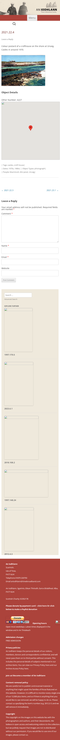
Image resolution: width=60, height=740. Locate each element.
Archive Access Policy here (17, 668)
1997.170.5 (9, 354)
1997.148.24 (10, 500)
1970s (11, 168)
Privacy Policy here (41, 665)
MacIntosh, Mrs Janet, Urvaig (22, 172)
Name (5, 245)
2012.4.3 (8, 554)
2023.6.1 (8, 408)
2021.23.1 (53, 190)
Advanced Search (10, 299)
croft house (19, 165)
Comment (7, 213)
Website (5, 268)
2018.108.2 (9, 462)
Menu (32, 17)
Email (5, 257)
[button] (31, 128)
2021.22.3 (7, 190)
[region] (30, 7)
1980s (17, 168)
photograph (40, 168)
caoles (10, 165)
